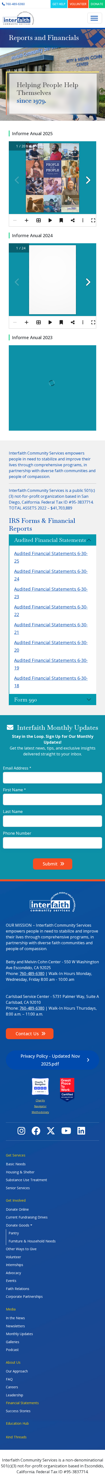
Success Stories (18, 1411)
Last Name (13, 811)
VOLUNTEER (78, 4)
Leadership (14, 1395)
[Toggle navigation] (94, 18)
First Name (13, 789)
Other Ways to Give (21, 1249)
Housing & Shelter (20, 1172)
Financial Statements (22, 1403)
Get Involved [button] (16, 1200)
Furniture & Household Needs (32, 1241)
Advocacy (13, 1272)
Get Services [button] (15, 1155)
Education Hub (17, 1423)
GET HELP (58, 4)
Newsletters (15, 1326)
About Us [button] (13, 1362)
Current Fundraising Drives (27, 1217)
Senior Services (18, 1188)
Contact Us (27, 1033)
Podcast (12, 1349)
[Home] (18, 18)
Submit (50, 864)
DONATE (97, 4)
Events (11, 1280)
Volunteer (13, 1257)
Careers (12, 1387)
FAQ (9, 1379)
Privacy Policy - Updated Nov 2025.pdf (50, 1060)
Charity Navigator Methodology (40, 1106)
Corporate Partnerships (24, 1296)
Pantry (14, 1233)
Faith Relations (17, 1288)
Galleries (12, 1342)
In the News (15, 1318)
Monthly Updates (19, 1333)
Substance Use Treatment (26, 1179)
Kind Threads (16, 1437)
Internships (14, 1264)
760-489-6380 (32, 973)
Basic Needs (16, 1164)
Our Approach (17, 1371)
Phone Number (17, 833)
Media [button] (11, 1309)
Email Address (15, 768)
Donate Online (17, 1209)
